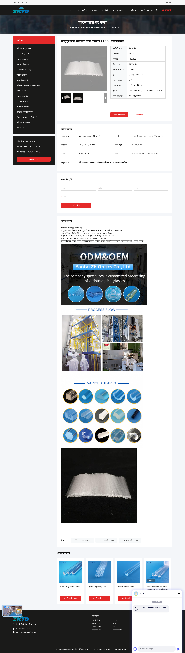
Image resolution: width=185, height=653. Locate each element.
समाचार (115, 620)
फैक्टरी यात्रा (96, 623)
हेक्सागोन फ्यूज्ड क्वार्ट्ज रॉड (97, 587)
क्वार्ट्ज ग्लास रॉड (75, 27)
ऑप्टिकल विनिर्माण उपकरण (25, 112)
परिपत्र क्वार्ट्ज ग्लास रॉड (82, 540)
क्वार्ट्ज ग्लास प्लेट (22, 96)
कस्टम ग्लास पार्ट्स (22, 101)
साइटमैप (115, 627)
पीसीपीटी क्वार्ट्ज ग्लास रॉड (126, 587)
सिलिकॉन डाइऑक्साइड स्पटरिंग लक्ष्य (28, 85)
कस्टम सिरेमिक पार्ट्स (23, 106)
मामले (114, 623)
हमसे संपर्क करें (96, 630)
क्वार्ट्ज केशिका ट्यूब (23, 64)
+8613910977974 (32, 146)
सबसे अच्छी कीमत (119, 115)
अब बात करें (33, 159)
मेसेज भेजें (76, 205)
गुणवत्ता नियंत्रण (96, 627)
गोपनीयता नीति (117, 630)
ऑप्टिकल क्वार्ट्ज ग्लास (24, 48)
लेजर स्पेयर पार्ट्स (22, 80)
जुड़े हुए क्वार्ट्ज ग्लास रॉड (130, 540)
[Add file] (135, 649)
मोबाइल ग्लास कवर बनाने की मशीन (27, 117)
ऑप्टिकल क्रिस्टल (22, 128)
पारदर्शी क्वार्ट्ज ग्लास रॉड (106, 540)
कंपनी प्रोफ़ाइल (96, 620)
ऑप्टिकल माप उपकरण (23, 122)
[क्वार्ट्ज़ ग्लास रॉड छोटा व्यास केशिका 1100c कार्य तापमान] (84, 68)
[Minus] (178, 593)
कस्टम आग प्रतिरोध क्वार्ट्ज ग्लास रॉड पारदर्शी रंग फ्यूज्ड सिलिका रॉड (157, 588)
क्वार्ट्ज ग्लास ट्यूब (22, 59)
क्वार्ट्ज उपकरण (22, 91)
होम (67, 27)
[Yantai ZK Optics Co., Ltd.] (21, 10)
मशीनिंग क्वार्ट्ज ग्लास (23, 54)
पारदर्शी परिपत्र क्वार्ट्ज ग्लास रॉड (70, 587)
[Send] (179, 649)
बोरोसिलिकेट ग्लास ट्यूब (24, 69)
